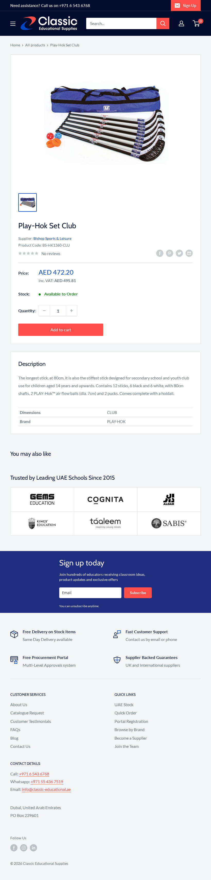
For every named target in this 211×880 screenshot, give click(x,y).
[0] (196, 23)
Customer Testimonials (30, 721)
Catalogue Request (27, 712)
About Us (18, 704)
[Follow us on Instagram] (23, 847)
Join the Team (127, 746)
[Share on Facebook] (159, 253)
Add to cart (60, 329)
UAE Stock (124, 704)
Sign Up (189, 5)
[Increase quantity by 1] (71, 310)
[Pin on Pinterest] (169, 253)
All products (35, 45)
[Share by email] (189, 253)
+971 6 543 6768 (34, 773)
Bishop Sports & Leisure (52, 238)
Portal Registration (131, 721)
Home (15, 45)
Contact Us (20, 746)
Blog (14, 737)
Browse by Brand (130, 729)
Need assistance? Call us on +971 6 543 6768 (50, 5)
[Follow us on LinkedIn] (33, 847)
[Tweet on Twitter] (179, 253)
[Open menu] (12, 24)
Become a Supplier (131, 737)
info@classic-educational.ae (46, 789)
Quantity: (27, 310)
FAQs (15, 729)
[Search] (162, 23)
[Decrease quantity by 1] (44, 310)
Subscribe (138, 592)
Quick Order (126, 712)
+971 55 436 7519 (47, 781)
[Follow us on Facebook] (13, 847)
